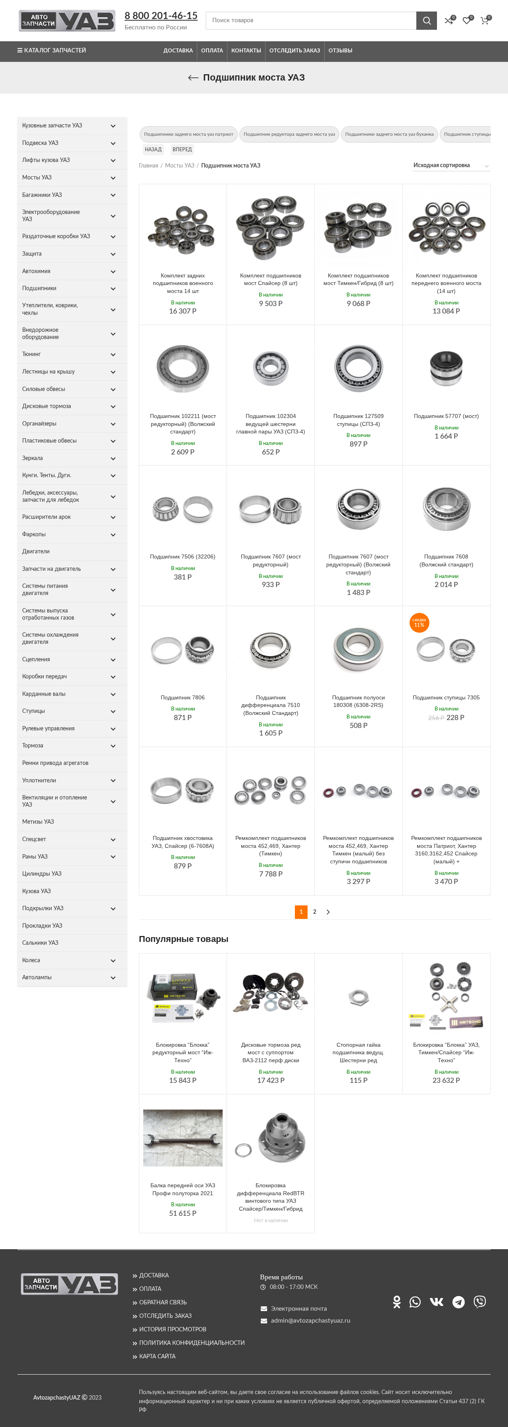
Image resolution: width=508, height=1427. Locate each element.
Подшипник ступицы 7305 (446, 697)
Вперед (182, 149)
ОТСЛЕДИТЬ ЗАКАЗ (165, 1316)
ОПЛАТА (150, 1289)
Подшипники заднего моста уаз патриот (188, 134)
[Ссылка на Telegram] (458, 1302)
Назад (153, 149)
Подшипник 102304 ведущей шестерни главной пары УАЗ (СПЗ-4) (270, 424)
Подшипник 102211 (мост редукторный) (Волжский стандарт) (183, 424)
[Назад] (193, 78)
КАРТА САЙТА (157, 1357)
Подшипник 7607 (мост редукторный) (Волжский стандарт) (358, 564)
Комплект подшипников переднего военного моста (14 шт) (446, 283)
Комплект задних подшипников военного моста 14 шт (183, 283)
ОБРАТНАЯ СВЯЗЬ (163, 1303)
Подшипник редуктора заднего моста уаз (289, 134)
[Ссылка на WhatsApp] (415, 1302)
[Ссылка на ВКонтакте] (436, 1302)
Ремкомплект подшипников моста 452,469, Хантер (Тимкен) (270, 846)
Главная (148, 166)
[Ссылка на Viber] (480, 1302)
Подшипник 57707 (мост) (446, 416)
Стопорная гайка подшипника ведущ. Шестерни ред (359, 1052)
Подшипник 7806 (183, 697)
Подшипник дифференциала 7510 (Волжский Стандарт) (270, 705)
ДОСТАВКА (154, 1276)
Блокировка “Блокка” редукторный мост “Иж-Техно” (182, 1052)
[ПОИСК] (426, 21)
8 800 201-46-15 (161, 16)
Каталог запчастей (55, 51)
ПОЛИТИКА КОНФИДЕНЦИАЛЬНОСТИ (192, 1343)
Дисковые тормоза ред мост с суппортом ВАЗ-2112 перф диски (270, 1052)
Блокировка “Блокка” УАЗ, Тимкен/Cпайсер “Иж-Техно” (446, 1052)
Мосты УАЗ (179, 166)
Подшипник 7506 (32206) (183, 556)
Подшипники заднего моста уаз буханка (389, 134)
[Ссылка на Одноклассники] (397, 1302)
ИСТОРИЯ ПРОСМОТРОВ (172, 1330)
